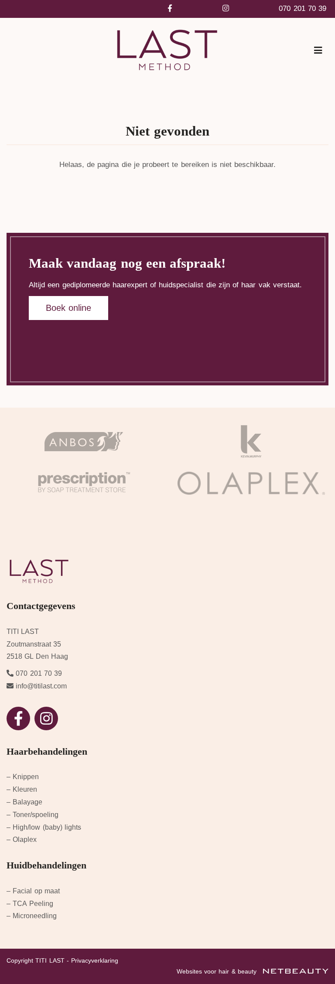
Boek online (68, 308)
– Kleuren (22, 789)
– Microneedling (32, 915)
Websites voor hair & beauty (218, 971)
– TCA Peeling (30, 903)
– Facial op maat (33, 891)
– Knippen (23, 776)
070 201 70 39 (302, 8)
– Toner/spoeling (32, 814)
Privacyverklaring (94, 960)
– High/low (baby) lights (44, 827)
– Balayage (24, 802)
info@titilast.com (41, 686)
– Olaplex (22, 839)
